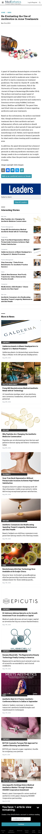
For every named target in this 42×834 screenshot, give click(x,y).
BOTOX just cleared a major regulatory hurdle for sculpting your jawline (20, 750)
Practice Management (7, 227)
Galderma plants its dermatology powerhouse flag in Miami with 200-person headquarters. (20, 353)
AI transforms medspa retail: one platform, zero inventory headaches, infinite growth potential (19, 396)
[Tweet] (17, 170)
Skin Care (3, 216)
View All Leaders (21, 202)
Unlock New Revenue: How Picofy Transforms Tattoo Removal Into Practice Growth (13, 277)
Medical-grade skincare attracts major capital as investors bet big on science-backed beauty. (20, 620)
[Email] (3, 170)
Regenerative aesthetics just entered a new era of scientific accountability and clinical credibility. (21, 663)
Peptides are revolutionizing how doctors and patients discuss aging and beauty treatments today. (20, 442)
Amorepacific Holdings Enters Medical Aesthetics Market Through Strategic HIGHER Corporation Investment (18, 787)
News (9, 12)
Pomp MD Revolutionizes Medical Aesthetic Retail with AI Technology (14, 231)
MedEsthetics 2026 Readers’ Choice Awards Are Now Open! (14, 288)
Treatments (4, 237)
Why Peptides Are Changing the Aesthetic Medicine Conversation (13, 220)
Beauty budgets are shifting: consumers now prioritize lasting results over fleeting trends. (20, 534)
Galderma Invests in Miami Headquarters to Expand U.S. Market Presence (16, 253)
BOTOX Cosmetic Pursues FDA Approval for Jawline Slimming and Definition (20, 744)
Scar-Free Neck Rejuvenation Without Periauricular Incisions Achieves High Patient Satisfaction (15, 242)
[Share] (8, 170)
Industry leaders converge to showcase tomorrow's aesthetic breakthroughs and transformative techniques (18, 707)
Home (3, 12)
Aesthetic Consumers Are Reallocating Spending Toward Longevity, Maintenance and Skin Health (16, 299)
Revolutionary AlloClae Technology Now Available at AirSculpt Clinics (18, 570)
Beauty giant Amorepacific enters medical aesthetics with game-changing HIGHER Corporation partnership (19, 795)
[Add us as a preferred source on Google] (22, 170)
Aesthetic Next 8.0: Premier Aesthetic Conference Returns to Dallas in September (20, 700)
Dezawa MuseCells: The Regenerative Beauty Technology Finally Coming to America (20, 656)
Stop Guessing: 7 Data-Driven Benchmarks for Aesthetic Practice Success (14, 264)
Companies (4, 249)
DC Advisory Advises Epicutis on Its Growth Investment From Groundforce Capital (19, 614)
